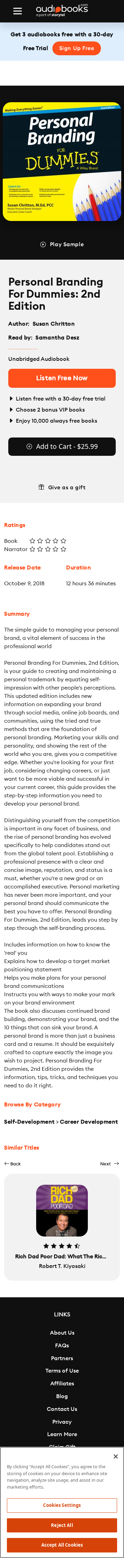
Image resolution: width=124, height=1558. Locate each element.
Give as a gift (67, 487)
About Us (62, 1333)
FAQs (62, 1345)
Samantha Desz (57, 338)
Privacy (62, 1422)
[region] (62, 1502)
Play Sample (67, 244)
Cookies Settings (62, 1505)
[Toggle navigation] (17, 11)
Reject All (62, 1525)
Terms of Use (62, 1371)
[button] (12, 1164)
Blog (62, 1396)
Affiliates (62, 1383)
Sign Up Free (76, 48)
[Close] (115, 1456)
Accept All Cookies (62, 1545)
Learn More (62, 1434)
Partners (62, 1358)
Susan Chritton (54, 324)
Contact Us (62, 1409)
